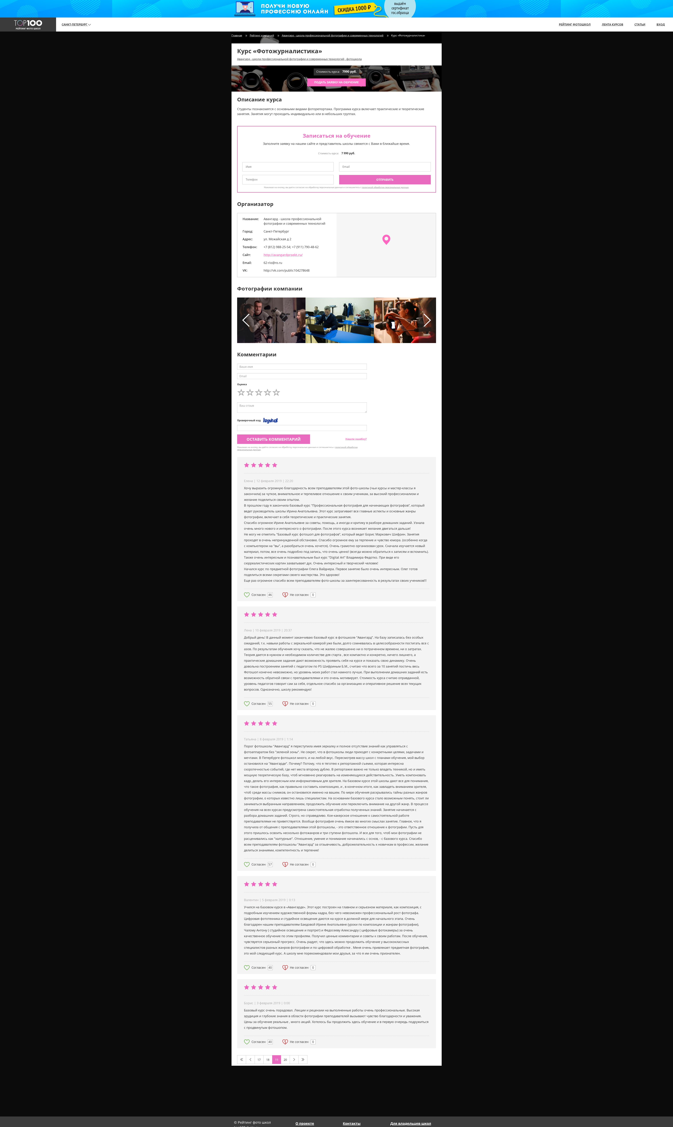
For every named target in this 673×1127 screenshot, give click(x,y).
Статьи (639, 24)
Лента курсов (612, 24)
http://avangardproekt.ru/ (283, 255)
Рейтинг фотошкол (575, 24)
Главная (237, 35)
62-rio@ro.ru (273, 263)
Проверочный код (249, 420)
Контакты (352, 1123)
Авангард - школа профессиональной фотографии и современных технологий (332, 35)
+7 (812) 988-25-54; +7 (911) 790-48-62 (291, 247)
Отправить (384, 180)
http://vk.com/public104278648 (287, 270)
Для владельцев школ (410, 1123)
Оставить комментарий (274, 439)
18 (267, 1060)
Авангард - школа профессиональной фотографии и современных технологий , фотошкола (299, 59)
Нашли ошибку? (356, 439)
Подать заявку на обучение (336, 82)
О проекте (304, 1123)
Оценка (242, 384)
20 (285, 1060)
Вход (661, 24)
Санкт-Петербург (75, 24)
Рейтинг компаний (262, 35)
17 (259, 1060)
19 (276, 1060)
